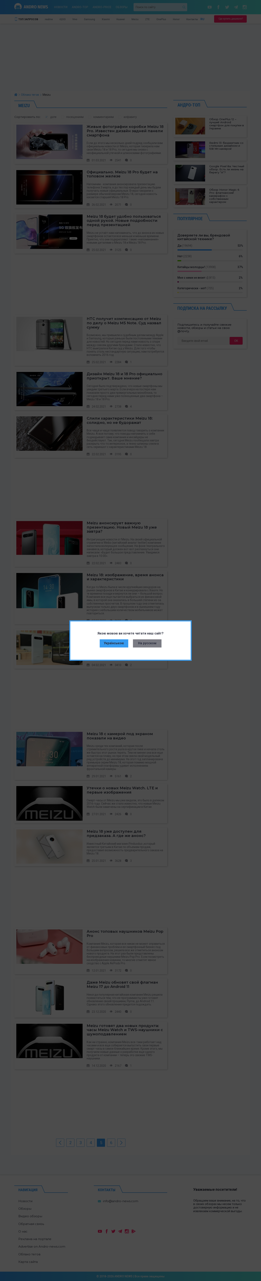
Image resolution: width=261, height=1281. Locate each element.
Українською (114, 643)
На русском (147, 643)
